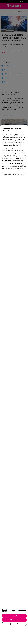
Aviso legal (13, 610)
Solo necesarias (14, 620)
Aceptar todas (14, 616)
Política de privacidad (4, 610)
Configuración (15, 624)
